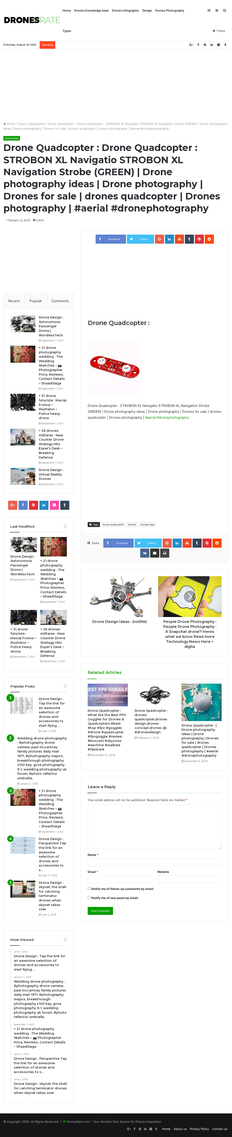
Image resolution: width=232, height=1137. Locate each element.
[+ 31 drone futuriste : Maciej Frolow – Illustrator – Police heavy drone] (22, 402)
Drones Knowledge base (91, 10)
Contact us (219, 1129)
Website (163, 872)
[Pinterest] (204, 45)
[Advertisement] (116, 85)
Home (67, 10)
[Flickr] (218, 45)
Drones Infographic (125, 10)
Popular (35, 301)
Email (93, 872)
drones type (147, 524)
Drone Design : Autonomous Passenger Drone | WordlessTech (51, 326)
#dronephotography (173, 417)
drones (132, 524)
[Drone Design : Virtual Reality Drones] (22, 476)
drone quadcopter (113, 524)
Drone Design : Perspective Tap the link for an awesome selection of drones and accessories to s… (52, 854)
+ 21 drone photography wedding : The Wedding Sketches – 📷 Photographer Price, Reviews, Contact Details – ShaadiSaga (52, 365)
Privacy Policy (199, 1129)
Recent (14, 301)
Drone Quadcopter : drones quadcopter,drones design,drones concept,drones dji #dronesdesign (151, 721)
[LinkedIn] (211, 45)
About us (180, 1129)
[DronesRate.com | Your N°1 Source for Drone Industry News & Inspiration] (32, 20)
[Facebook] (198, 45)
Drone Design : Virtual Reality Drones (51, 474)
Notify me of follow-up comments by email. (123, 889)
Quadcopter (37, 124)
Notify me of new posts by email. (115, 898)
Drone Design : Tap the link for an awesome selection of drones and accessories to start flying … (52, 712)
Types (67, 31)
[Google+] (191, 45)
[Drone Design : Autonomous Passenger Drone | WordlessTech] (22, 323)
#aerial (150, 417)
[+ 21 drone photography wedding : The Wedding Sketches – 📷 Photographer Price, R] (22, 354)
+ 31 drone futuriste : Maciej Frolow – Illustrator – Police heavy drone (52, 407)
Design (147, 10)
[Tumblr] (225, 45)
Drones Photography (169, 10)
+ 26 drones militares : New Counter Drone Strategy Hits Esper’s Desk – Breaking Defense (51, 444)
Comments (60, 301)
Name (93, 855)
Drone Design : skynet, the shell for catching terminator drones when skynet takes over (52, 896)
